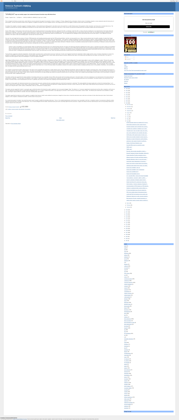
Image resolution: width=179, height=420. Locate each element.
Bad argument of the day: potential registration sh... (136, 198)
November (129, 106)
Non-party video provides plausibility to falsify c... (136, 151)
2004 (127, 238)
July (128, 114)
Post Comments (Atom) (16, 123)
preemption (126, 373)
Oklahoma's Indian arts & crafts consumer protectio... (137, 196)
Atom (125, 65)
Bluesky (125, 83)
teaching (126, 395)
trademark (126, 400)
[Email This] (22, 106)
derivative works (127, 304)
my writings (126, 360)
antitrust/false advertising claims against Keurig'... (136, 124)
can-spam (126, 267)
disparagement (127, 311)
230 (125, 249)
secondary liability (127, 388)
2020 (127, 101)
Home (60, 117)
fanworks (126, 328)
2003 (127, 240)
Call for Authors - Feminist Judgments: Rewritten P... (137, 184)
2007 (127, 232)
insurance (126, 344)
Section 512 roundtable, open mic (133, 167)
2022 (127, 96)
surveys (125, 393)
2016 (127, 214)
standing (126, 391)
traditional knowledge (128, 402)
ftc (124, 335)
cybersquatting (127, 297)
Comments (128, 59)
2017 (127, 212)
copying (125, 287)
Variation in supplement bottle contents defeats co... (137, 188)
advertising (126, 253)
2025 (127, 90)
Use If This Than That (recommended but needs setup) (135, 70)
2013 (127, 220)
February (129, 205)
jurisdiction (126, 349)
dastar (125, 300)
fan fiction (126, 326)
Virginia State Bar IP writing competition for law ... (136, 155)
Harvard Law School (128, 75)
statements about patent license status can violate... (137, 165)
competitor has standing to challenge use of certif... (136, 128)
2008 (127, 230)
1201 (125, 246)
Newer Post (7, 117)
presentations (127, 375)
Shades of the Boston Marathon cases (134, 143)
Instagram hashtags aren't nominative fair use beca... (137, 126)
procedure (126, 378)
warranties (126, 408)
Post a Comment (8, 115)
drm (125, 315)
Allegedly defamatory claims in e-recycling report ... (136, 159)
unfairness (126, 406)
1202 (125, 247)
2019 (127, 103)
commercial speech (128, 278)
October (128, 108)
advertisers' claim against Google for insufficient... (136, 141)
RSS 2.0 (126, 68)
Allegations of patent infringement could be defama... (137, 138)
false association (127, 320)
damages (126, 298)
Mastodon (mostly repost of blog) (131, 77)
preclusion (126, 371)
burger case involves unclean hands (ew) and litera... (137, 163)
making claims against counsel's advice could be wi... (137, 200)
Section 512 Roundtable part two (133, 173)
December (129, 104)
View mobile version (60, 120)
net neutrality (126, 362)
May (128, 118)
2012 (127, 222)
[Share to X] (25, 106)
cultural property (127, 295)
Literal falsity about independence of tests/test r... (136, 161)
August (128, 112)
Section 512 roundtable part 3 (132, 171)
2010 (127, 226)
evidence (126, 317)
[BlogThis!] (23, 106)
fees (125, 331)
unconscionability (127, 404)
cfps (125, 271)
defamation (126, 302)
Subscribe (148, 26)
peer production (127, 369)
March (128, 203)
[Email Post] (20, 106)
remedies (126, 384)
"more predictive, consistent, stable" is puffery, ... (136, 177)
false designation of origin (129, 322)
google (125, 342)
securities (126, 389)
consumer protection (14, 109)
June (128, 116)
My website (126, 79)
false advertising (21, 109)
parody (125, 364)
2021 (127, 98)
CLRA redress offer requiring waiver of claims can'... (136, 134)
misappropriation (127, 353)
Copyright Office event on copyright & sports (135, 145)
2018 (127, 209)
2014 (127, 218)
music (125, 357)
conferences (126, 280)
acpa (125, 251)
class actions (127, 273)
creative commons (128, 293)
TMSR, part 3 (129, 147)
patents (125, 368)
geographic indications (128, 338)
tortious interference (128, 397)
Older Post (113, 117)
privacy (125, 377)
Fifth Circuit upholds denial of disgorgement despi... (136, 192)
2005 (127, 236)
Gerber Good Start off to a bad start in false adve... (136, 181)
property (125, 380)
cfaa (125, 269)
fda (124, 329)
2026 (127, 88)
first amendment (27, 109)
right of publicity (127, 386)
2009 (127, 228)
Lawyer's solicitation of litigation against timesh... (136, 179)
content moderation (128, 284)
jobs (125, 348)
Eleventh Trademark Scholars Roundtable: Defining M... (137, 153)
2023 (127, 94)
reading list (126, 382)
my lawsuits (126, 358)
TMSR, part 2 (129, 149)
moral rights (126, 355)
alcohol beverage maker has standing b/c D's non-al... (137, 122)
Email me (126, 81)
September (129, 110)
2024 (127, 92)
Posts (127, 57)
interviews (126, 346)
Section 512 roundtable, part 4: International (135, 169)
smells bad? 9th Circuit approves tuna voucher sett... (137, 194)
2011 (127, 224)
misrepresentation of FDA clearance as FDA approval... (137, 186)
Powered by (145, 32)
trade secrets (126, 398)
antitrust (125, 255)
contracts (126, 286)
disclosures (126, 309)
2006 (127, 234)
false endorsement (128, 324)
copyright (126, 289)
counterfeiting (127, 291)
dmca (125, 313)
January (128, 207)
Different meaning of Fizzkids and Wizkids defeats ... (137, 157)
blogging (126, 264)
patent (125, 366)
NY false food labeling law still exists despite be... (136, 190)
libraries (125, 351)
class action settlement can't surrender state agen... (137, 132)
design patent (127, 306)
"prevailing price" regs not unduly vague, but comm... (137, 130)
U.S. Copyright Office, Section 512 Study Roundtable (137, 175)
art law (125, 258)
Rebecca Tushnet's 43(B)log (18, 6)
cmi (125, 275)
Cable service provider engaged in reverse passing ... (137, 136)
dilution (125, 307)
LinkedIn (126, 66)
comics (125, 277)
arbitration (126, 257)
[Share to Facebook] (26, 106)
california (9, 109)
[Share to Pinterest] (27, 106)
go (124, 340)
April (128, 121)
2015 (127, 216)
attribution (126, 260)
